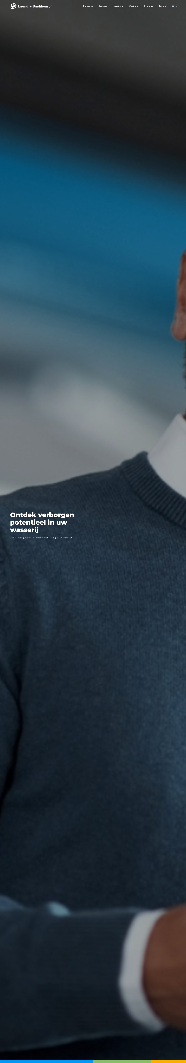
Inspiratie (118, 6)
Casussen (103, 6)
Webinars (133, 6)
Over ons (148, 6)
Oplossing (88, 6)
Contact (162, 6)
